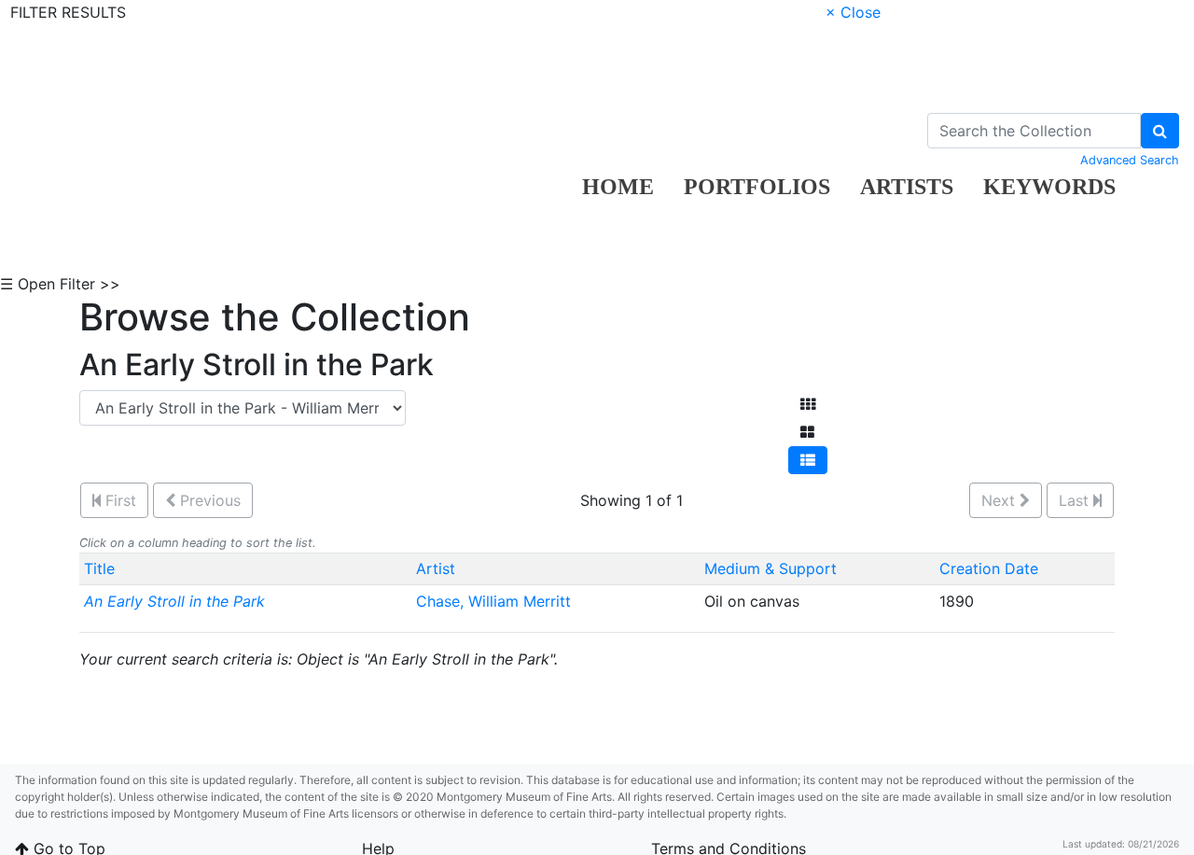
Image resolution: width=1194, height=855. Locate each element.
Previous (208, 500)
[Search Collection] (1160, 130)
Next (1000, 500)
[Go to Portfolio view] (807, 432)
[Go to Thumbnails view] (807, 404)
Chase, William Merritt (496, 601)
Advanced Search (1129, 160)
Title (99, 568)
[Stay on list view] (807, 460)
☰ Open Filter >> (60, 283)
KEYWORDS (1049, 187)
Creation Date (988, 568)
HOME (618, 187)
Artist (435, 568)
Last (1076, 500)
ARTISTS (906, 187)
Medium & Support (770, 568)
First (118, 500)
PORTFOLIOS (757, 187)
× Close (853, 12)
